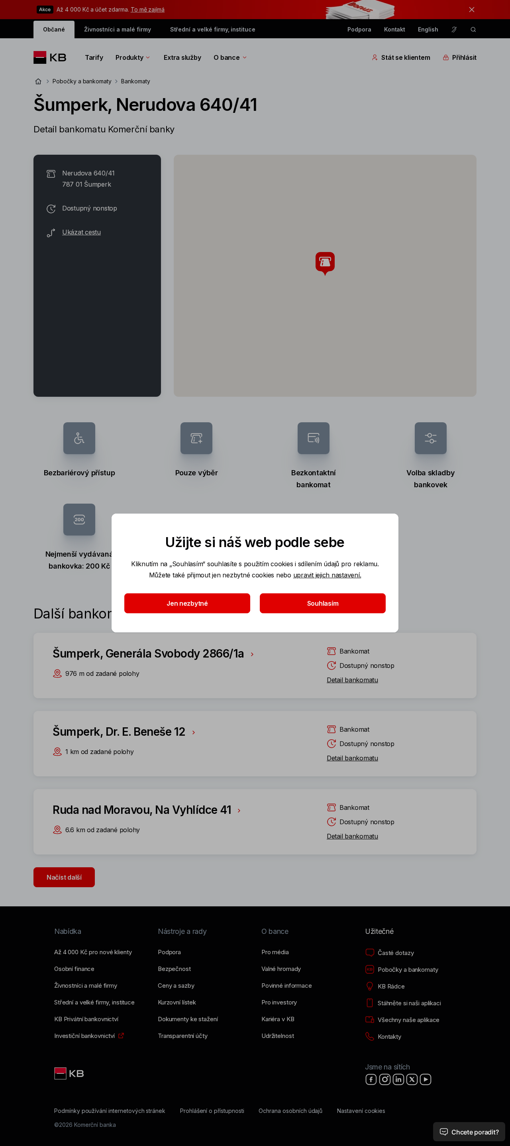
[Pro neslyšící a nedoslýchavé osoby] (454, 29)
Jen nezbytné (187, 603)
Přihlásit (464, 57)
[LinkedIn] (398, 1079)
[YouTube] (425, 1079)
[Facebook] (371, 1079)
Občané (54, 29)
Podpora (359, 29)
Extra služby (182, 57)
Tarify (94, 57)
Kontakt (395, 29)
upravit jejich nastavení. (327, 575)
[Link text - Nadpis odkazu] (69, 1073)
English (428, 29)
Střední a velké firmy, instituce (212, 29)
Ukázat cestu (81, 232)
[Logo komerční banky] (52, 57)
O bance (226, 57)
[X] (412, 1079)
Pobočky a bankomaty (82, 81)
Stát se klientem (405, 57)
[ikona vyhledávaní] (473, 29)
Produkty (129, 57)
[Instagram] (385, 1079)
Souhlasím (323, 603)
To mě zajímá (148, 9)
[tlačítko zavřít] (470, 9)
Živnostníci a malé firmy (117, 29)
